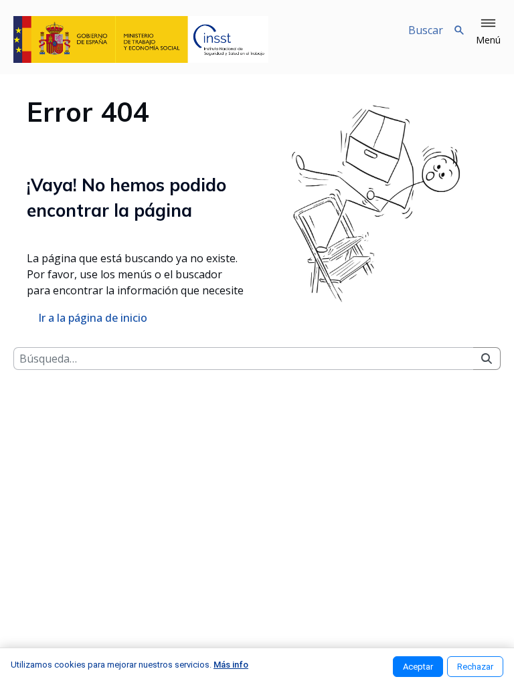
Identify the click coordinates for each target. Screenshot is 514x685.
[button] (488, 32)
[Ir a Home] (140, 39)
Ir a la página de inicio (92, 317)
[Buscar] (486, 359)
